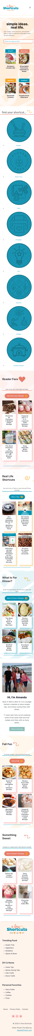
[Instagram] (17, 1016)
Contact (25, 1009)
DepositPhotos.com (24, 1030)
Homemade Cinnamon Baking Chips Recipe (9, 420)
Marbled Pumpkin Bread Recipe (9, 811)
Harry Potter (10, 989)
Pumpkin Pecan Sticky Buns (24, 96)
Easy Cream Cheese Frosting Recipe (25, 877)
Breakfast (9, 951)
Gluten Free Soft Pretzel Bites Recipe (25, 784)
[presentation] (10, 58)
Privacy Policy (15, 1009)
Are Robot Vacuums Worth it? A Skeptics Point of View (9, 523)
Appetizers (9, 948)
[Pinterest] (20, 1016)
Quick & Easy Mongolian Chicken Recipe (9, 785)
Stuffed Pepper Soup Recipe (9, 647)
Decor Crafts (10, 976)
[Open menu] (30, 7)
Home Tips (9, 967)
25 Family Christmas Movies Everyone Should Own (25, 521)
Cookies (8, 995)
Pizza (7, 998)
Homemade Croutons (10, 96)
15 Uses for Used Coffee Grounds (25, 551)
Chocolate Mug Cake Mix (25, 901)
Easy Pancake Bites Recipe (25, 448)
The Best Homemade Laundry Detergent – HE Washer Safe (9, 452)
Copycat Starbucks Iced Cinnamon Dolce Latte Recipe (25, 814)
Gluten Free (9, 945)
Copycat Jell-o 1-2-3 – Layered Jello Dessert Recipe (24, 421)
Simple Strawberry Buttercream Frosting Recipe (9, 905)
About (5, 1009)
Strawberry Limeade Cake (10, 67)
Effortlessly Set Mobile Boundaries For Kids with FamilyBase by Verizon (9, 555)
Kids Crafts (9, 973)
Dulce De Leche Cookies (9, 875)
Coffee (8, 992)
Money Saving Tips (12, 970)
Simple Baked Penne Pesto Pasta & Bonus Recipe (24, 68)
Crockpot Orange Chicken (25, 646)
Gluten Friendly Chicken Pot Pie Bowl (25, 621)
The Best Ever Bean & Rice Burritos (9, 621)
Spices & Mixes (11, 954)
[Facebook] (13, 1016)
